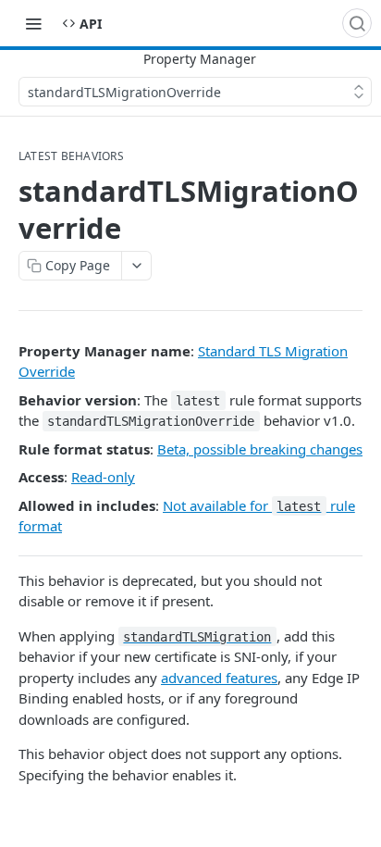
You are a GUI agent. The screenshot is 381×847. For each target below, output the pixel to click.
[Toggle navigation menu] (33, 23)
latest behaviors (71, 156)
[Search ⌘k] (357, 23)
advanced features (219, 677)
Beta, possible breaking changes (260, 449)
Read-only (103, 476)
